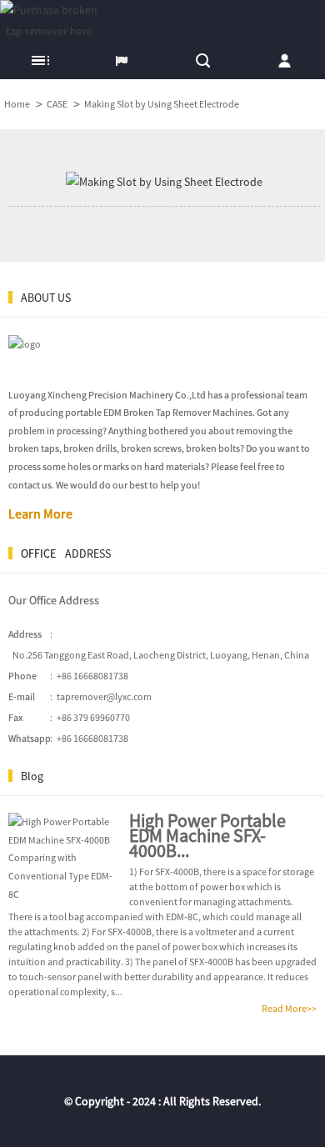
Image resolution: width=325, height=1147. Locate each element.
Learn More (40, 513)
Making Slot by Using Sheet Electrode (161, 104)
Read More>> (289, 1008)
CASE (57, 104)
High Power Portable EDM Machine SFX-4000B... (207, 835)
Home (17, 104)
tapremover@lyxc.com (104, 696)
